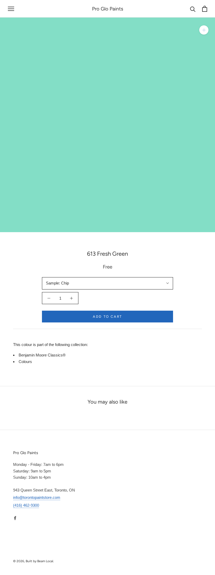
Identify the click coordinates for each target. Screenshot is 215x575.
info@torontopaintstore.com (36, 497)
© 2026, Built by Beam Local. (33, 561)
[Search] (193, 9)
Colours (25, 361)
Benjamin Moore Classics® (42, 355)
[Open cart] (204, 9)
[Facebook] (15, 518)
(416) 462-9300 (26, 505)
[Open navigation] (11, 9)
